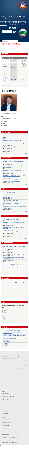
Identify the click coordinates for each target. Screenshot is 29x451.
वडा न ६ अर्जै (13, 75)
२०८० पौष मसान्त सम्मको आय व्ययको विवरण (11, 232)
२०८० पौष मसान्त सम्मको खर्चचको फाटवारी (11, 219)
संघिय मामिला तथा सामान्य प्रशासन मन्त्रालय (11, 330)
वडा (12, 58)
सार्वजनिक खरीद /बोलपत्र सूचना (8, 396)
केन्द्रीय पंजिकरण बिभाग (7, 333)
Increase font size (10, 28)
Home (3, 86)
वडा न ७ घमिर (13, 77)
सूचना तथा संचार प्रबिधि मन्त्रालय (9, 338)
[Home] (23, 5)
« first (6, 264)
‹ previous (13, 264)
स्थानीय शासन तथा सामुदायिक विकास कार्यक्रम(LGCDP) (14, 335)
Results (4, 319)
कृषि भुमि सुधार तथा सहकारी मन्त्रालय (10, 344)
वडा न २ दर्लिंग (13, 64)
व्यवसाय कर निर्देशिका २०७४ (8, 260)
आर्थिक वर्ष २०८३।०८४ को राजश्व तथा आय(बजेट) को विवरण (14, 144)
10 (9, 268)
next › (14, 268)
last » (20, 268)
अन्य (26, 153)
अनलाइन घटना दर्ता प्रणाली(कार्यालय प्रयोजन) (11, 332)
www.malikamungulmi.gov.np (11, 442)
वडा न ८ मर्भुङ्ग (13, 79)
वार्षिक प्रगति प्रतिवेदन (6, 419)
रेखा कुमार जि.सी (5, 73)
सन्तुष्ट (5, 308)
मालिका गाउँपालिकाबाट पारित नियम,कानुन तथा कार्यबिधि (13, 257)
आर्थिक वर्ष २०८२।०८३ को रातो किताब (10, 150)
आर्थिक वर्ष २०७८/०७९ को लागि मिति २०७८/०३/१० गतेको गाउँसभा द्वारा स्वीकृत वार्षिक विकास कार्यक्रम (14, 180)
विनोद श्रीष (4, 64)
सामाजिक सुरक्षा (5, 410)
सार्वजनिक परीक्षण (5, 428)
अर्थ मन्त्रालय (5, 340)
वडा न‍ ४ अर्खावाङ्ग (13, 70)
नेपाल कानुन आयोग (6, 341)
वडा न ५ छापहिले (13, 73)
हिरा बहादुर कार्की (5, 77)
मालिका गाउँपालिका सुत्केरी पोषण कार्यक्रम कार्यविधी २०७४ (14, 251)
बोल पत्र (5, 337)
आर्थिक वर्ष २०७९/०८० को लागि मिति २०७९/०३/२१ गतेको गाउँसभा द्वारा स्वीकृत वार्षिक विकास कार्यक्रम (14, 176)
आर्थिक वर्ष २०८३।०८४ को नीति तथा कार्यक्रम (12, 140)
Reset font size (13, 28)
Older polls (5, 318)
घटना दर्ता (4, 408)
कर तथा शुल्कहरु (5, 402)
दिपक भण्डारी (5, 75)
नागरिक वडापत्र (5, 413)
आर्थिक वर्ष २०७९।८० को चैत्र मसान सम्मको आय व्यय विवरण (14, 235)
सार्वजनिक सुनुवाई (5, 425)
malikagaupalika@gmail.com (9, 439)
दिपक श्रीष (4, 61)
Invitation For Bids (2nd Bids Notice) (11, 203)
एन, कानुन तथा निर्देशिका (6, 399)
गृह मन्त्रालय (5, 343)
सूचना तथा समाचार (5, 393)
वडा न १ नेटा (13, 61)
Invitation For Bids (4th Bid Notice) (10, 192)
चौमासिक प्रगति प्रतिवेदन (6, 422)
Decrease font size (15, 28)
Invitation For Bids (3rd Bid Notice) (10, 200)
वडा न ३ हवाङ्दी (13, 67)
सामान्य (5, 310)
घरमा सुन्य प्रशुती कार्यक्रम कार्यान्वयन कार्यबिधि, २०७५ (13, 254)
